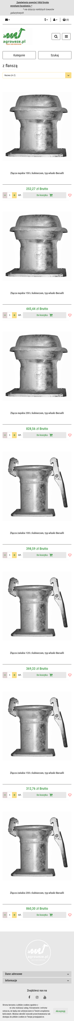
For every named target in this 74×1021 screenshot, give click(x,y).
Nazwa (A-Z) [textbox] (9, 75)
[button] (65, 20)
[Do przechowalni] (69, 195)
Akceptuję (60, 1011)
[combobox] (37, 75)
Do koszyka (42, 195)
